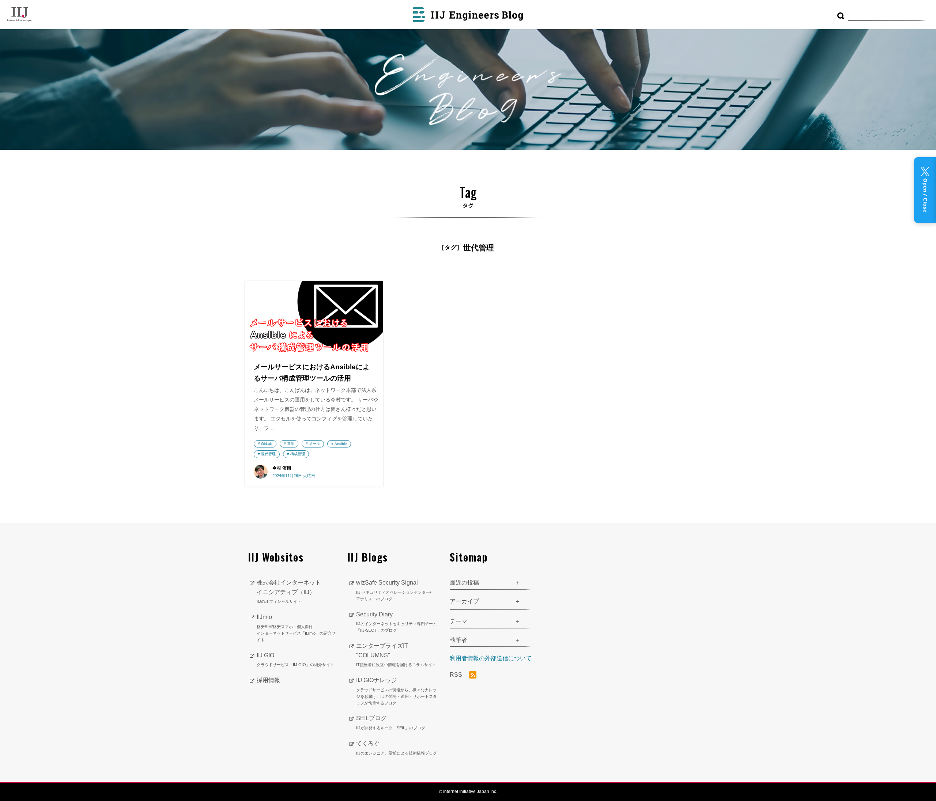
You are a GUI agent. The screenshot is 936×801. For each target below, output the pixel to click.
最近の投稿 (464, 582)
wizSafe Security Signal (393, 590)
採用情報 (268, 680)
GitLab (266, 444)
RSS (457, 675)
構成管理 (297, 454)
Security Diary (396, 622)
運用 (290, 444)
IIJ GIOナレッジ (396, 691)
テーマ (458, 621)
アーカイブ (464, 601)
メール (314, 444)
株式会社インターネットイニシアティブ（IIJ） (289, 591)
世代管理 (268, 454)
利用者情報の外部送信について (491, 658)
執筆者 (458, 640)
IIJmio (296, 628)
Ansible (341, 444)
